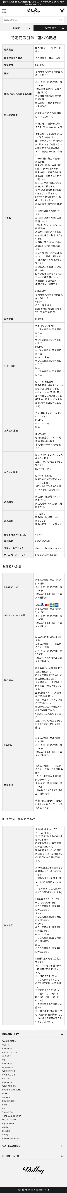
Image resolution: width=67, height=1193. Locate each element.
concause (7, 1082)
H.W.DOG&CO (8, 1101)
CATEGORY (50, 28)
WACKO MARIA (9, 1041)
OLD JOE (6, 1056)
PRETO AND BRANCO (12, 1138)
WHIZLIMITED (8, 1071)
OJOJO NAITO (9, 1120)
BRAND (16, 28)
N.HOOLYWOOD (9, 1052)
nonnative (7, 1049)
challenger (7, 1064)
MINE (4, 1093)
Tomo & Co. (7, 1112)
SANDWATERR (9, 1075)
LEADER (6, 1131)
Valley (5, 1135)
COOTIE (6, 1045)
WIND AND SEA (9, 1086)
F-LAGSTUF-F (8, 1067)
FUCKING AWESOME (11, 1090)
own (4, 1108)
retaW (5, 1127)
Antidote (6, 1097)
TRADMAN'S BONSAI (12, 1116)
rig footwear (8, 1123)
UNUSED (6, 1079)
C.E (3, 1060)
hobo (4, 1105)
